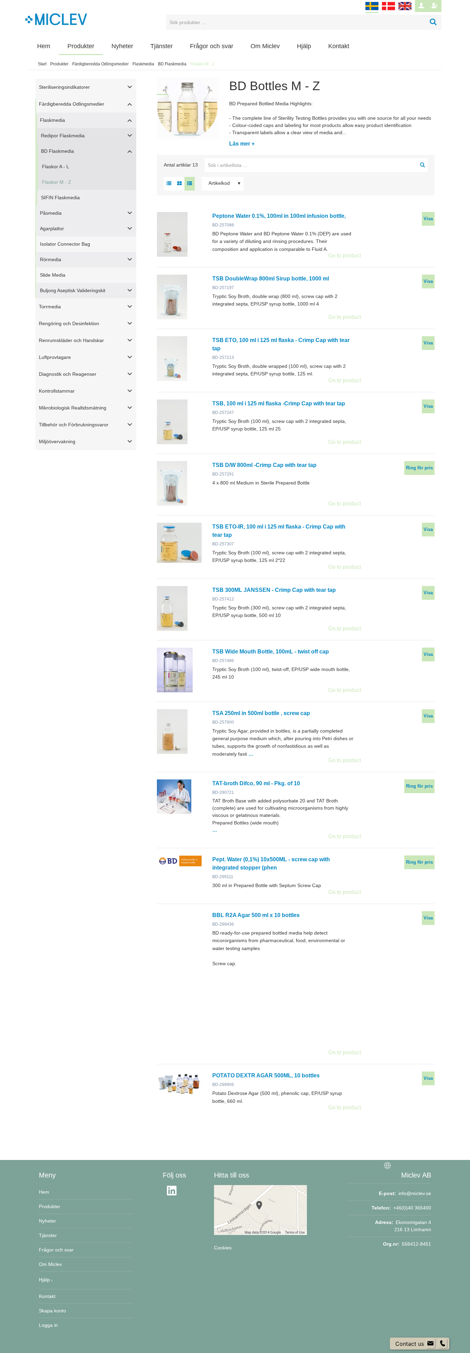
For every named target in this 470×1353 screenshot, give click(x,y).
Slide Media (52, 275)
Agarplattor (52, 228)
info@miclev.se (414, 1193)
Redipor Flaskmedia (63, 135)
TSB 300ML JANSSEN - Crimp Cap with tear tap (274, 590)
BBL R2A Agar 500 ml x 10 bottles (256, 915)
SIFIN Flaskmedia (60, 197)
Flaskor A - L (55, 166)
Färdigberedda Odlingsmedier (100, 64)
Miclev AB (416, 1175)
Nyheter (122, 46)
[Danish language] (388, 10)
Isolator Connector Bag (65, 244)
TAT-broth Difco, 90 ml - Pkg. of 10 (256, 783)
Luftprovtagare (55, 357)
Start (42, 64)
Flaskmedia (143, 64)
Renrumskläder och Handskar (71, 340)
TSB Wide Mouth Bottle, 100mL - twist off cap (270, 651)
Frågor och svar (211, 46)
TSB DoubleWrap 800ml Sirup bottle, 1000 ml (270, 278)
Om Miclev (265, 46)
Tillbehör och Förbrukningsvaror (73, 424)
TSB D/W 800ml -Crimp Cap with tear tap (264, 465)
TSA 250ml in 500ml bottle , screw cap (261, 713)
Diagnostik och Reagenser (67, 374)
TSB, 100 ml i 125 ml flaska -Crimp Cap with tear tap (278, 403)
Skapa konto (52, 1310)
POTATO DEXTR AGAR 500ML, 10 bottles (266, 1075)
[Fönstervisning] (179, 184)
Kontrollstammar (57, 391)
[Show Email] (430, 1344)
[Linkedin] (174, 1194)
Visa (428, 218)
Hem (43, 46)
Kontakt (338, 46)
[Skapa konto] (434, 6)
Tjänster (161, 46)
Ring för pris (419, 467)
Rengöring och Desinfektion (69, 323)
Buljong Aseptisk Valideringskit (72, 290)
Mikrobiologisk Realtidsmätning (72, 408)
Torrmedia (50, 306)
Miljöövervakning (57, 441)
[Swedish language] (371, 10)
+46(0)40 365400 (412, 1208)
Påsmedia (51, 213)
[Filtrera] (422, 165)
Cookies (223, 1247)
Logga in (48, 1325)
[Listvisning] (169, 184)
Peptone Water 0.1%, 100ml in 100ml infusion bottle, (279, 216)
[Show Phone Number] (442, 1344)
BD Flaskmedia (172, 64)
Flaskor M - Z (56, 182)
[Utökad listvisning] (189, 184)
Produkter (80, 46)
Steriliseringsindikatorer (64, 87)
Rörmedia (50, 259)
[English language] (405, 10)
